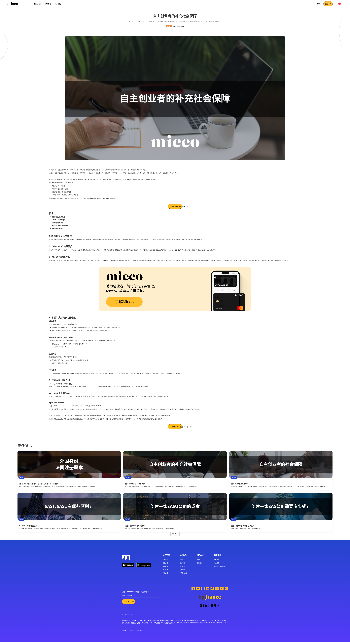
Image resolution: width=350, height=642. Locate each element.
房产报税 (182, 569)
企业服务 (182, 559)
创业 (21, 478)
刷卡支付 (165, 573)
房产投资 (182, 566)
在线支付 (165, 569)
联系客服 (199, 563)
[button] (38, 4)
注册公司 (165, 563)
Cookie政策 (132, 630)
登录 (318, 4)
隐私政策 (124, 630)
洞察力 (128, 478)
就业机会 (216, 563)
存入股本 (165, 566)
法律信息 (139, 630)
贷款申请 (182, 563)
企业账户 (165, 559)
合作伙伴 (216, 559)
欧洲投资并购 (183, 573)
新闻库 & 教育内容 (219, 566)
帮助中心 (199, 559)
